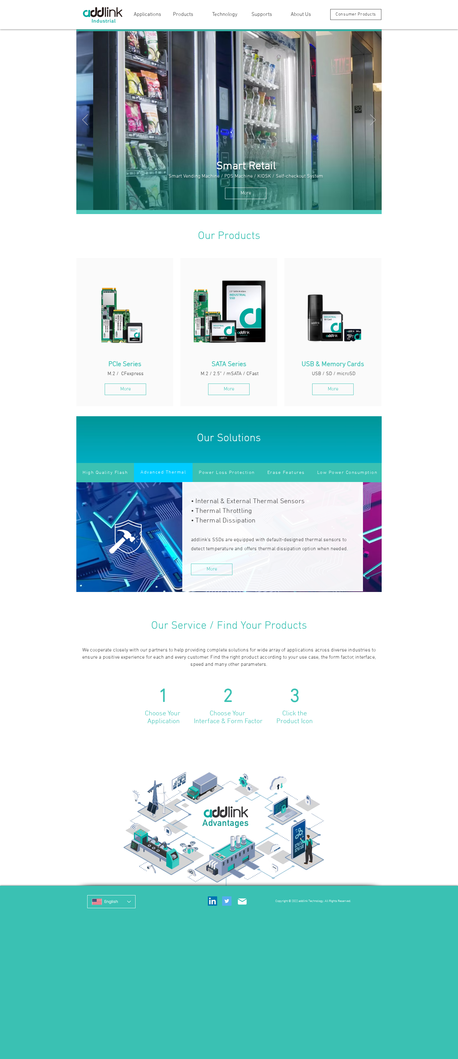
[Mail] (242, 901)
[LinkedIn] (212, 901)
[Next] (373, 120)
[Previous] (85, 120)
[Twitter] (226, 901)
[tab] (105, 472)
